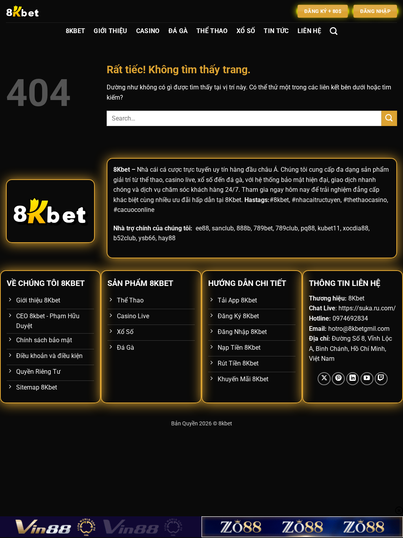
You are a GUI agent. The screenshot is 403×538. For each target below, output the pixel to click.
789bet (263, 228)
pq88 (308, 228)
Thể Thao (212, 31)
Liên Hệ (309, 31)
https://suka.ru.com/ (367, 308)
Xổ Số (246, 31)
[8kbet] (45, 11)
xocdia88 (355, 228)
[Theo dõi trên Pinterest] (338, 378)
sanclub (223, 228)
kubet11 (329, 228)
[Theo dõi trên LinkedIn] (352, 378)
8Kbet (75, 31)
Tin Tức (276, 31)
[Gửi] (389, 118)
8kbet (225, 423)
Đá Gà (178, 31)
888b (244, 228)
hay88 (167, 238)
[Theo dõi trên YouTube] (366, 378)
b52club (124, 238)
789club (286, 228)
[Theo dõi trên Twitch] (381, 378)
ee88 (202, 228)
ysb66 (147, 238)
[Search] (333, 30)
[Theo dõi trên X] (324, 378)
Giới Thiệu (110, 31)
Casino (148, 31)
